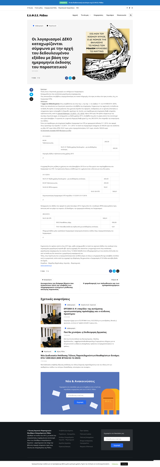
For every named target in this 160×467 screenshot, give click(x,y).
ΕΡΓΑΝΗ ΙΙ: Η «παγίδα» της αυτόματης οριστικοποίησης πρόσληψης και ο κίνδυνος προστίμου (87, 311)
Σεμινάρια (110, 15)
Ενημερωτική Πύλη (51, 8)
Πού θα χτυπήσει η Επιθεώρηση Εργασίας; (85, 332)
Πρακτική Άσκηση (64, 446)
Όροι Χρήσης (84, 430)
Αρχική (75, 15)
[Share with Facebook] (66, 78)
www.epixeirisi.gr (46, 265)
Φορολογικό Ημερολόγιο (66, 8)
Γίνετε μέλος (39, 8)
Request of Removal (86, 446)
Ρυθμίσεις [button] (115, 464)
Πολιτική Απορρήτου (87, 437)
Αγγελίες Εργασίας (65, 443)
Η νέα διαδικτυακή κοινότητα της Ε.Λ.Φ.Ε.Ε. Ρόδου (81, 3)
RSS (77, 8)
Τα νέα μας (85, 15)
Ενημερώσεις (98, 15)
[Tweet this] (70, 78)
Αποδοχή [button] (124, 464)
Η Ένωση (30, 8)
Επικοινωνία (121, 15)
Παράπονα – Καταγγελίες (67, 434)
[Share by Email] (73, 78)
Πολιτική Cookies (85, 434)
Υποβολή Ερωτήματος (66, 430)
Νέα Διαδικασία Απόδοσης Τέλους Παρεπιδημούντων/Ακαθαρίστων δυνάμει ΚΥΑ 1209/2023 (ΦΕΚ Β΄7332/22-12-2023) (80, 356)
